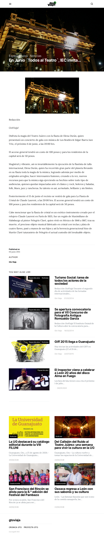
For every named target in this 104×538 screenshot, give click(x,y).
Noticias (36, 56)
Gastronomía (15, 483)
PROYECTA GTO (31, 527)
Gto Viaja (12, 262)
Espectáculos (18, 56)
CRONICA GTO (15, 527)
